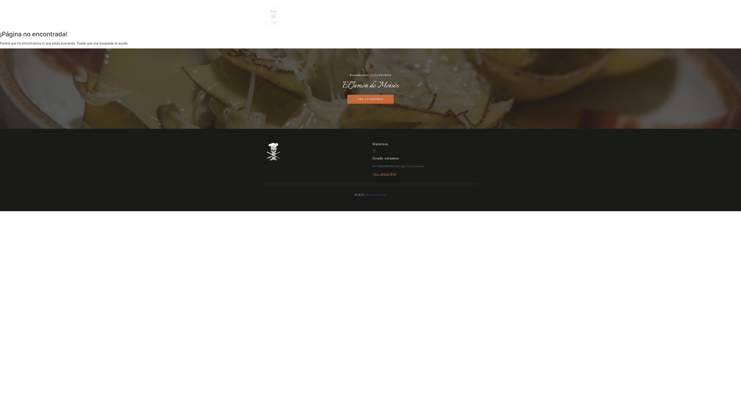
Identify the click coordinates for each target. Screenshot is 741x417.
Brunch (451, 15)
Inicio (416, 15)
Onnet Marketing (375, 194)
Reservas (470, 15)
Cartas (432, 15)
